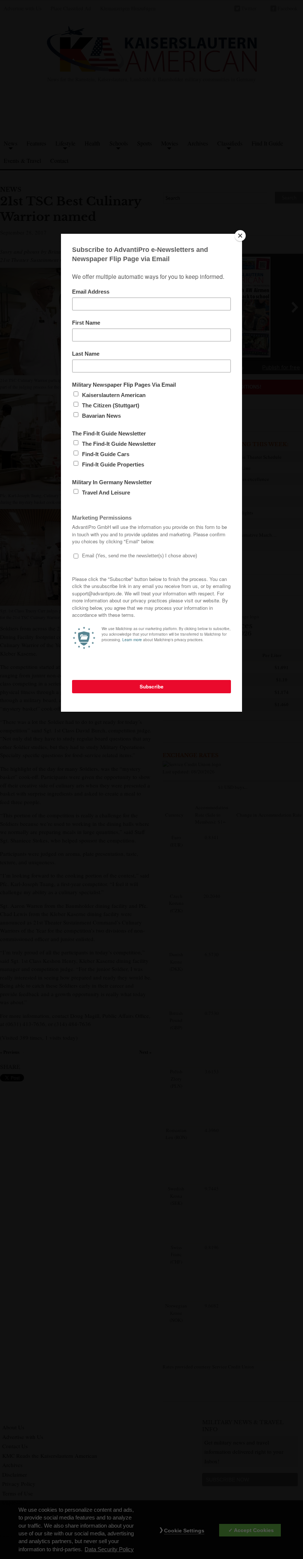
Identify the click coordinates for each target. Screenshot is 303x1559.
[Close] (240, 235)
